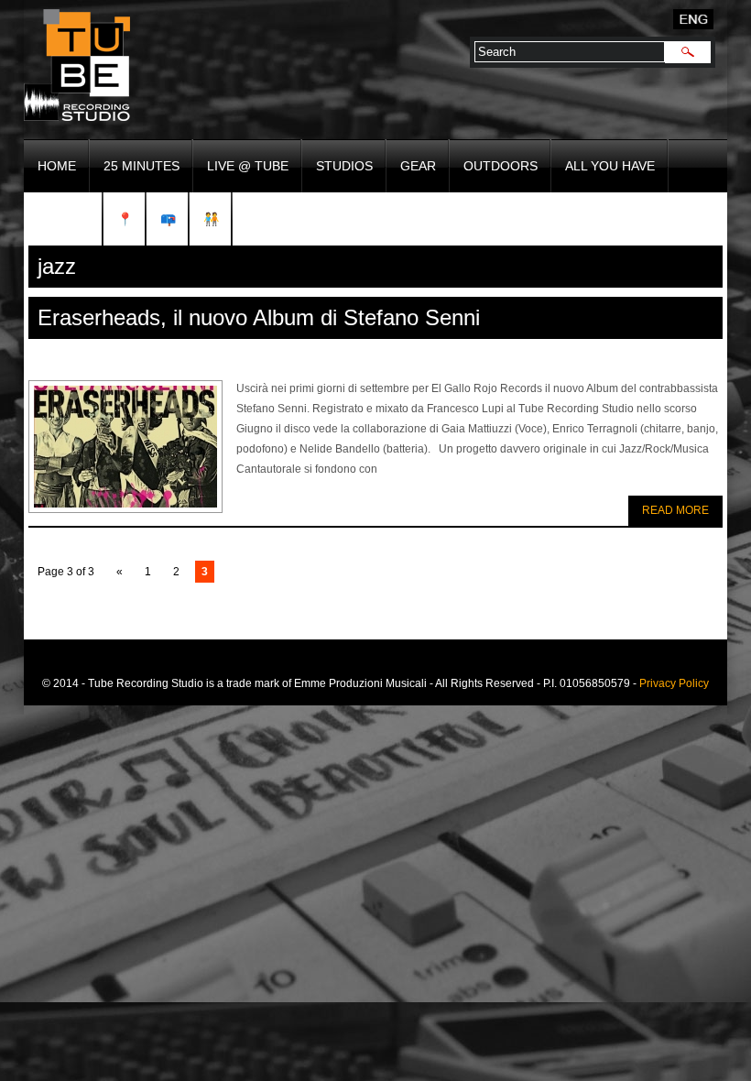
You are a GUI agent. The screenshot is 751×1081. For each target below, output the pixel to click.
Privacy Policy (674, 683)
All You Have (610, 165)
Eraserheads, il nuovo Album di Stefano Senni (259, 317)
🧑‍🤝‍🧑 (211, 219)
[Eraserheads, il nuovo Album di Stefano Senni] (125, 447)
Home (57, 165)
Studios (344, 165)
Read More (675, 510)
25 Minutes (141, 165)
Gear (418, 165)
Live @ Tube (247, 165)
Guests (64, 219)
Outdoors (500, 165)
